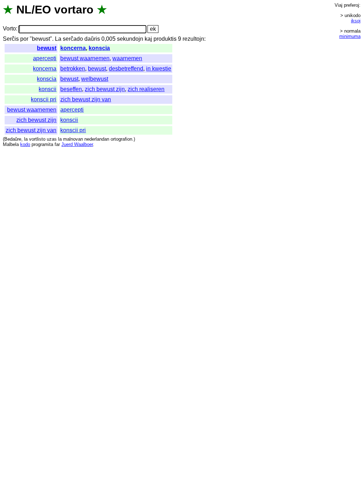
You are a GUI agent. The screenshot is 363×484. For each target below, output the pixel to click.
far (57, 144)
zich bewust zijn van (85, 99)
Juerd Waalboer (77, 144)
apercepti (44, 58)
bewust (46, 48)
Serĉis (11, 39)
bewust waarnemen (85, 58)
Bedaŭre (12, 139)
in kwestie (158, 69)
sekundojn (130, 39)
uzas (52, 139)
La (58, 39)
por (24, 39)
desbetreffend (126, 69)
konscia (99, 48)
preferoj (351, 5)
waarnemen (127, 58)
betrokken (72, 69)
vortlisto (37, 139)
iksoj (356, 20)
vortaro (74, 9)
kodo (25, 144)
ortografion (121, 139)
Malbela (11, 144)
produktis (165, 39)
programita (42, 144)
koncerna (73, 48)
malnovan (73, 139)
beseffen (71, 89)
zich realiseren (146, 89)
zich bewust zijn (105, 89)
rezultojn (193, 39)
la (26, 139)
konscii (47, 89)
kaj (148, 39)
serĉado (73, 39)
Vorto (9, 29)
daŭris (92, 39)
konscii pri (43, 99)
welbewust (94, 79)
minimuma (350, 36)
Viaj (338, 5)
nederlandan (96, 139)
